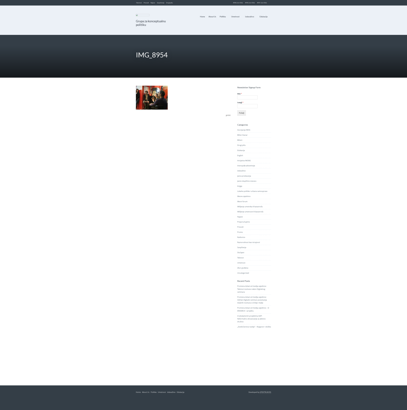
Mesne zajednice (243, 196)
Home (202, 16)
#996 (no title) (238, 3)
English (240, 155)
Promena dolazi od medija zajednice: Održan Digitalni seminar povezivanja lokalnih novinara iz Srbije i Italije (252, 300)
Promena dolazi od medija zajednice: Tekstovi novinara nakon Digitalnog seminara (251, 289)
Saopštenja (160, 3)
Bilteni (239, 140)
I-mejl (240, 102)
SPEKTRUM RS (265, 392)
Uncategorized (243, 273)
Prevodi (146, 3)
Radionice (241, 237)
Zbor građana (242, 268)
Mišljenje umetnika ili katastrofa (250, 206)
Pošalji (241, 113)
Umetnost (235, 16)
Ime (239, 94)
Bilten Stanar (242, 135)
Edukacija (264, 16)
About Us (212, 16)
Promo (240, 232)
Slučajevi (240, 252)
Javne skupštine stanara (246, 181)
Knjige (239, 186)
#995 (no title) (250, 3)
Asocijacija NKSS (243, 130)
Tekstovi (139, 3)
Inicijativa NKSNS (244, 160)
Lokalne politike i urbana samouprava (252, 191)
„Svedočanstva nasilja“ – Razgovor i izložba (254, 327)
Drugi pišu (169, 3)
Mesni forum (242, 201)
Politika (223, 16)
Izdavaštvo (249, 16)
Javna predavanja (244, 176)
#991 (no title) (262, 3)
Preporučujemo (243, 222)
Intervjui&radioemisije (246, 165)
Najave (153, 3)
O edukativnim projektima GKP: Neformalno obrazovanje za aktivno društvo (251, 319)
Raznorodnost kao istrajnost (248, 242)
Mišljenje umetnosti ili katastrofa (250, 212)
